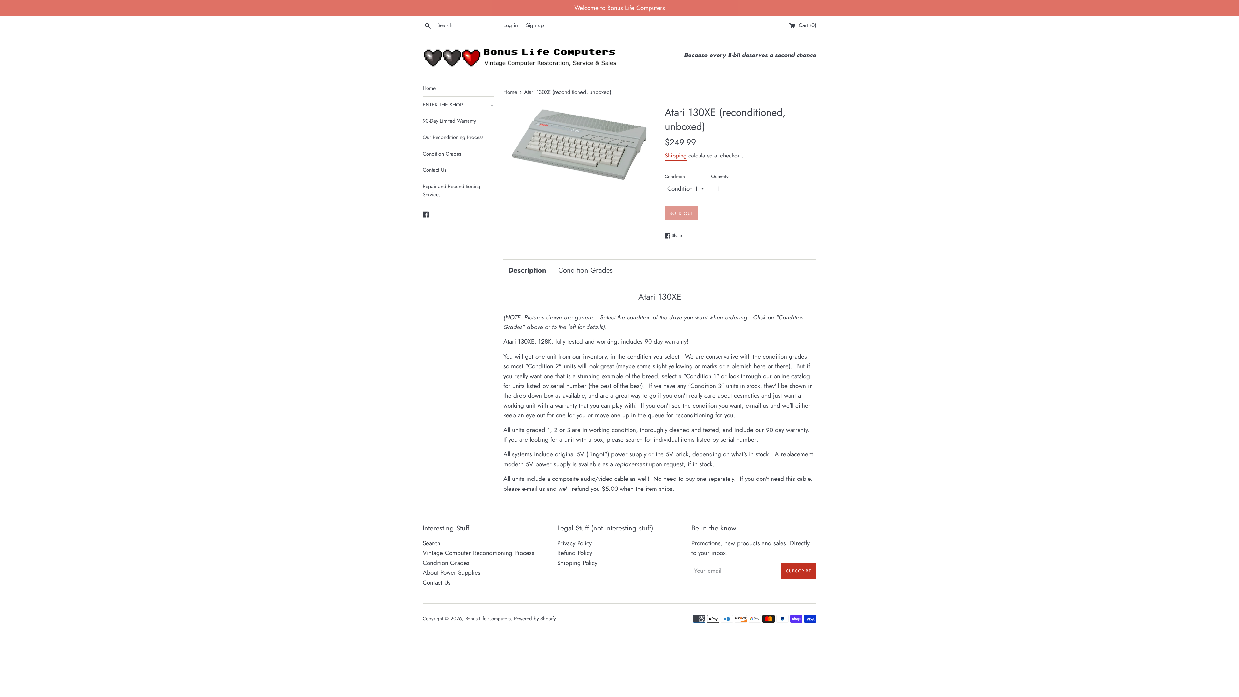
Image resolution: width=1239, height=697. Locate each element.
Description (527, 270)
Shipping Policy (577, 563)
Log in (510, 25)
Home (429, 88)
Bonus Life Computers (488, 618)
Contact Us (434, 170)
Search (431, 543)
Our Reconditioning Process (453, 137)
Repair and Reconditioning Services (451, 190)
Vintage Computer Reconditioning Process (478, 553)
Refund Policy (574, 553)
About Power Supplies (451, 572)
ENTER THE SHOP (458, 104)
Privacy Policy (574, 543)
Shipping (676, 155)
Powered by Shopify (535, 618)
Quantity (720, 176)
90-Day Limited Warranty (449, 121)
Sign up (535, 25)
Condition (675, 176)
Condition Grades (442, 153)
